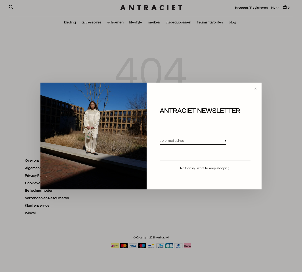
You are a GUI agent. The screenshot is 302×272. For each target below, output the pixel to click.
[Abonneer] (221, 140)
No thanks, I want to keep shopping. (205, 168)
